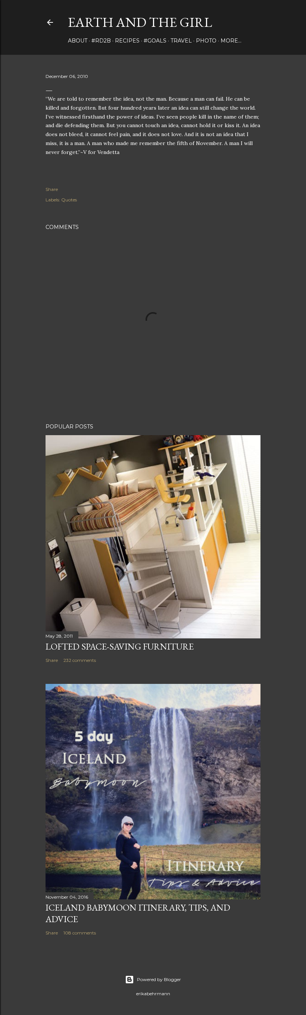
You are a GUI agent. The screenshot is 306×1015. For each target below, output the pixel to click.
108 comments (79, 933)
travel (181, 40)
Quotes (69, 199)
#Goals (155, 40)
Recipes (127, 40)
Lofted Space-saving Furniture (120, 646)
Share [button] (52, 189)
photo (206, 40)
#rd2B (101, 40)
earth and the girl (140, 22)
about (77, 40)
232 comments (79, 660)
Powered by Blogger (159, 979)
